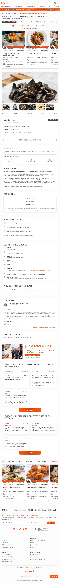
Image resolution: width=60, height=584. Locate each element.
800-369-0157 (48, 270)
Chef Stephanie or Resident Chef (18, 303)
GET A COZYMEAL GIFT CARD (30, 140)
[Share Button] (52, 22)
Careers (32, 547)
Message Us (27, 3)
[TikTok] (20, 529)
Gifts (57, 6)
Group (13, 132)
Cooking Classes (5, 6)
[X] (32, 529)
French (7, 132)
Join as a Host (34, 545)
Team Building (31, 6)
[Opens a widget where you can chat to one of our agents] (54, 577)
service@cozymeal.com (36, 270)
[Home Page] (4, 3)
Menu (22, 61)
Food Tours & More (44, 6)
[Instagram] (13, 529)
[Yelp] (23, 529)
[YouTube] (26, 529)
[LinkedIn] (35, 529)
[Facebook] (17, 529)
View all (54, 461)
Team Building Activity (25, 132)
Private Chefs (18, 6)
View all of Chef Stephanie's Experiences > (44, 327)
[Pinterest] (29, 529)
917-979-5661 (35, 3)
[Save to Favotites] (56, 22)
